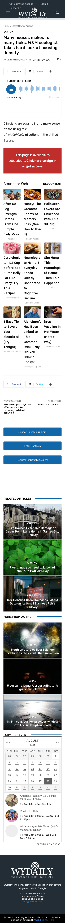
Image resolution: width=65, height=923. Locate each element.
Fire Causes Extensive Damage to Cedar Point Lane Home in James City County (32, 531)
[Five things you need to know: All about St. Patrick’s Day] (32, 557)
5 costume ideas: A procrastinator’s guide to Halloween (32, 687)
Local (32, 681)
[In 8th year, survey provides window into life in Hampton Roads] (32, 712)
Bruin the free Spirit (50, 404)
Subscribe (15, 7)
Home (6, 25)
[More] (50, 71)
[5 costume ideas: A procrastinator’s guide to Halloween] (32, 676)
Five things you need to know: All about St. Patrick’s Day (32, 569)
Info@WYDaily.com (32, 901)
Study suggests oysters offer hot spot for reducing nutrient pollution (17, 408)
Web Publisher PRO (44, 919)
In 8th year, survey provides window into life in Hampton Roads (32, 723)
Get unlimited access (21, 3)
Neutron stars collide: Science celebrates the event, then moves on (32, 651)
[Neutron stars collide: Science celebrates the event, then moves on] (32, 640)
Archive (29, 25)
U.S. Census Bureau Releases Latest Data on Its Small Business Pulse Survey (32, 603)
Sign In (45, 3)
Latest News (18, 25)
